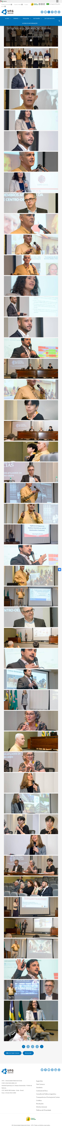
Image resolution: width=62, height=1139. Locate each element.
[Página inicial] (7, 14)
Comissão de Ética (42, 1091)
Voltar (28, 1053)
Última (41, 1046)
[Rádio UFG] (55, 12)
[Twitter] (48, 12)
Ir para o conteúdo (6, 4)
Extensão (36, 18)
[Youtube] (45, 12)
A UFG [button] (7, 18)
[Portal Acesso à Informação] (31, 1120)
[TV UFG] (59, 12)
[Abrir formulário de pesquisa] (59, 21)
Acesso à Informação (30, 23)
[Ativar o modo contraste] (44, 4)
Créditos (39, 1100)
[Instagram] (42, 12)
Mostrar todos (13, 1053)
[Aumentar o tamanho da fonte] (39, 4)
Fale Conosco (40, 1084)
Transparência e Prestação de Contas (48, 1097)
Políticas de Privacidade (43, 1110)
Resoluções (40, 1103)
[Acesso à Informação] (34, 4)
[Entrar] (1, 1)
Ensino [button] (15, 18)
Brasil (5, 1)
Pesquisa (26, 18)
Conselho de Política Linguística (46, 1094)
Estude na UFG (50, 18)
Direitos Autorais (41, 1107)
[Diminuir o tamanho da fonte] (42, 4)
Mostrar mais (31, 33)
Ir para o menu (17, 4)
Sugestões (39, 1081)
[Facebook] (52, 12)
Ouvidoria (39, 1087)
